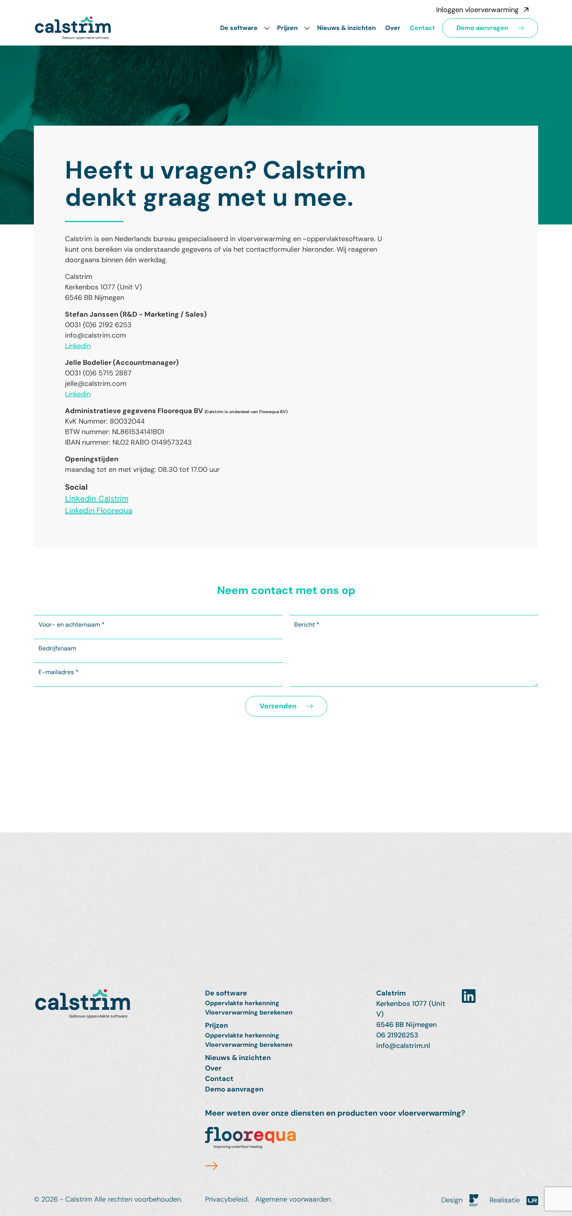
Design (453, 1200)
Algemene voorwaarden (293, 1199)
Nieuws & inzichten (346, 28)
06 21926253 (397, 1035)
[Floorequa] (250, 1150)
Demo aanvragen (482, 28)
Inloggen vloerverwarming (477, 9)
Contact (422, 28)
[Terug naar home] (115, 1003)
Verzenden (278, 706)
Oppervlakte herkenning (242, 1003)
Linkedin (78, 345)
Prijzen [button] (287, 28)
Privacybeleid (226, 1199)
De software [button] (239, 28)
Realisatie (506, 1200)
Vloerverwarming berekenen (249, 1012)
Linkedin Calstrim (96, 498)
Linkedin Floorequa (98, 510)
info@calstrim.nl (403, 1045)
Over (392, 28)
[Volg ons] (468, 996)
